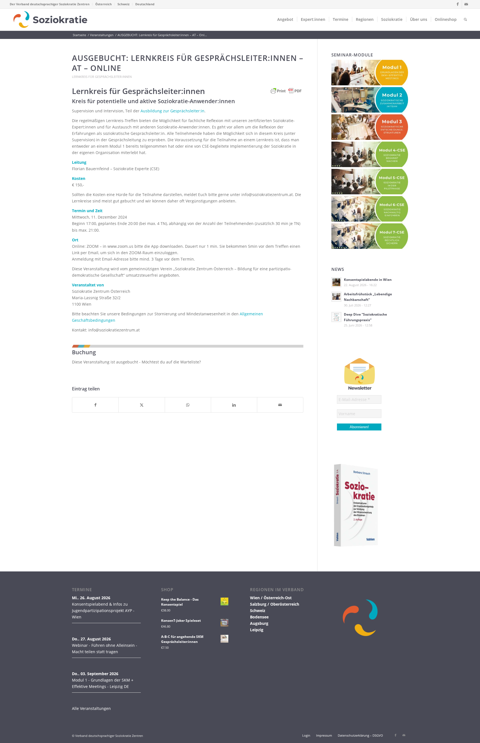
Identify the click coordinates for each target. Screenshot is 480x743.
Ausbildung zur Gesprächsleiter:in (172, 110)
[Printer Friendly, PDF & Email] (286, 93)
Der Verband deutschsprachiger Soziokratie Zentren (49, 4)
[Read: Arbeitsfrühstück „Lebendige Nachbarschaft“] (336, 297)
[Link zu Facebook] (458, 4)
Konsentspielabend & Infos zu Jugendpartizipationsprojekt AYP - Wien (103, 610)
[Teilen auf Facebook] (95, 404)
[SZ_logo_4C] (50, 19)
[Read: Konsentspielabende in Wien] (336, 282)
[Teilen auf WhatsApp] (188, 404)
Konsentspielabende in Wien (368, 279)
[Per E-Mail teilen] (280, 404)
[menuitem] (51, 4)
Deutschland (144, 4)
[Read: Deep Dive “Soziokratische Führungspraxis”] (336, 317)
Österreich (103, 4)
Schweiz (123, 4)
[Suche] (465, 19)
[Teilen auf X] (141, 404)
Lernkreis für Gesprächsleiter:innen (102, 77)
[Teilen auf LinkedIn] (234, 404)
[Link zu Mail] (466, 4)
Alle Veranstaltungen (91, 708)
